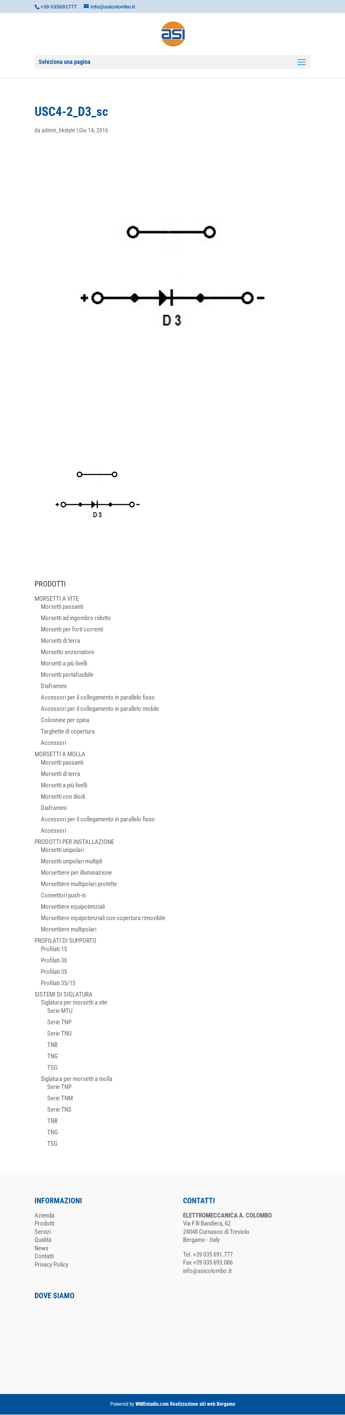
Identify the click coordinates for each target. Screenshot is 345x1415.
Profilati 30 (54, 960)
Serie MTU (59, 1011)
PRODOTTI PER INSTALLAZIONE (74, 842)
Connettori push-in (63, 895)
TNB (52, 1045)
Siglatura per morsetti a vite (74, 1002)
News (41, 1248)
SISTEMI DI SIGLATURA (63, 994)
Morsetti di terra (60, 640)
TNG (52, 1056)
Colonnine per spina (65, 720)
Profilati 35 (54, 972)
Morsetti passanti (62, 606)
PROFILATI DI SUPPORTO (65, 940)
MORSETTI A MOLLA (59, 754)
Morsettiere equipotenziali (73, 906)
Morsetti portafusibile (67, 675)
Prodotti (44, 1223)
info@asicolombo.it (207, 1271)
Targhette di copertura (68, 731)
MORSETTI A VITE (56, 598)
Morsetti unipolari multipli (71, 861)
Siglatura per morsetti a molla (76, 1079)
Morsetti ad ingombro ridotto (76, 618)
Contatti (44, 1256)
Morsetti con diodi (63, 796)
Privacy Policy (51, 1264)
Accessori (53, 743)
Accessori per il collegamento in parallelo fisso (98, 697)
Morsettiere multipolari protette (79, 884)
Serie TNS (59, 1109)
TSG (52, 1067)
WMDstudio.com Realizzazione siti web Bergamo (185, 1404)
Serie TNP (59, 1022)
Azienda (44, 1215)
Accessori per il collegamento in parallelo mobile (100, 709)
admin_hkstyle (58, 130)
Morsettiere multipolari (68, 929)
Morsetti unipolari (62, 850)
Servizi (42, 1232)
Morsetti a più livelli (64, 663)
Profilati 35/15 (58, 983)
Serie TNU (59, 1033)
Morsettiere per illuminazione (76, 872)
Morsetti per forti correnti (72, 629)
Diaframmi (53, 686)
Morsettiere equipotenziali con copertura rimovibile (103, 918)
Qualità (42, 1240)
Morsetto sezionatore (67, 652)
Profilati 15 (54, 949)
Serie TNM (60, 1098)
